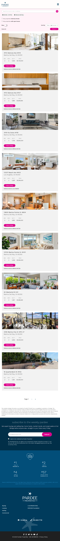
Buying (4, 505)
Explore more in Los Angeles (11, 188)
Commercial (5, 513)
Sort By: (43, 25)
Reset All (4, 29)
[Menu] (58, 4)
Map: (3, 25)
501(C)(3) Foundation (33, 508)
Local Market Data (33, 505)
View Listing (9, 65)
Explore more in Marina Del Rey (12, 69)
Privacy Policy (43, 537)
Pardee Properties (5, 4)
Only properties (11, 18)
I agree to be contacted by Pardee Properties (21, 439)
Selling (4, 510)
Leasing (4, 508)
